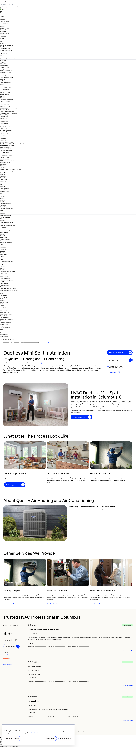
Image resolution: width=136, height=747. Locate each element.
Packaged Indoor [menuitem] (4, 65)
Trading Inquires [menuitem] (4, 283)
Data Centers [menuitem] (3, 184)
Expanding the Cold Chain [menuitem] (6, 208)
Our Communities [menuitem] (4, 317)
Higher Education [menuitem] (4, 188)
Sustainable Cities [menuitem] (4, 312)
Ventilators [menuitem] (2, 38)
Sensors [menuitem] (2, 84)
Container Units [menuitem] (4, 116)
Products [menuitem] (2, 16)
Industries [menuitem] (2, 174)
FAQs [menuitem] (1, 244)
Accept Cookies (65, 738)
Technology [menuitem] (3, 227)
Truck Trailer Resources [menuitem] (6, 270)
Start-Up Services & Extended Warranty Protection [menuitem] (12, 143)
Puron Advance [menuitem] (4, 235)
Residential (3, 19)
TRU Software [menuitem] (3, 273)
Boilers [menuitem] (1, 55)
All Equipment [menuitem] (3, 60)
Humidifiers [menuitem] (3, 36)
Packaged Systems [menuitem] (4, 30)
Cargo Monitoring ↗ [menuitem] (5, 126)
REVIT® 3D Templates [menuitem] (5, 92)
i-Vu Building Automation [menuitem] (6, 81)
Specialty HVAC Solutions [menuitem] (6, 45)
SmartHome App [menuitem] (4, 232)
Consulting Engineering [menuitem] (6, 150)
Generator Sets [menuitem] (3, 118)
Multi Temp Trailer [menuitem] (4, 104)
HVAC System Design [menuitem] (5, 87)
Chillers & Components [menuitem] (6, 64)
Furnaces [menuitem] (2, 26)
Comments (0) (128, 651)
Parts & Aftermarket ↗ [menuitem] (5, 72)
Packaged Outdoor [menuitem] (4, 67)
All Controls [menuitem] (3, 74)
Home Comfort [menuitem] (3, 179)
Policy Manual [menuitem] (3, 326)
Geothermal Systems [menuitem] (5, 52)
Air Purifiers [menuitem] (3, 35)
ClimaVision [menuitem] (3, 79)
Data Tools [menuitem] (2, 120)
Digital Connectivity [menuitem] (5, 147)
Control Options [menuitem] (4, 123)
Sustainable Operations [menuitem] (6, 315)
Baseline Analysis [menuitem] (4, 159)
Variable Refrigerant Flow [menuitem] (6, 50)
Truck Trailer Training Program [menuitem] (7, 271)
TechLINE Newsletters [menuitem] (5, 281)
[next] (89, 732)
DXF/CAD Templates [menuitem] (5, 91)
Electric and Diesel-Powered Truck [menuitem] (8, 108)
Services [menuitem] (2, 137)
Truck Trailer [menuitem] (3, 201)
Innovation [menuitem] (2, 300)
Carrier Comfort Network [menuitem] (6, 82)
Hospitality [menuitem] (2, 190)
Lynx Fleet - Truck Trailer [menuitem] (6, 130)
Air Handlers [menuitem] (3, 31)
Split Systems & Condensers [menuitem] (7, 69)
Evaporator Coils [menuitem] (4, 53)
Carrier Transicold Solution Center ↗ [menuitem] (9, 290)
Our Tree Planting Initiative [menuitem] (6, 319)
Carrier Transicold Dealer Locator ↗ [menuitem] (9, 288)
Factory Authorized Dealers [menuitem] (6, 222)
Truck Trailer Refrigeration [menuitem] (6, 99)
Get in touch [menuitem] (3, 164)
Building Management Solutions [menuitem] (8, 160)
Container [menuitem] (2, 200)
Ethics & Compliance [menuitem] (5, 327)
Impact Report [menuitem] (3, 310)
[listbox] (68, 464)
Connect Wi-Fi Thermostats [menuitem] (7, 77)
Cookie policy (35, 732)
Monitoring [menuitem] (2, 125)
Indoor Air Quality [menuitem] (4, 33)
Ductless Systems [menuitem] (4, 28)
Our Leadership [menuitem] (4, 302)
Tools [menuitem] (1, 287)
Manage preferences (12, 738)
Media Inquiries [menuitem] (4, 338)
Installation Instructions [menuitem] (6, 275)
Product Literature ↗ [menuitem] (5, 276)
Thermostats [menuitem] (3, 75)
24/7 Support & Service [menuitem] (6, 149)
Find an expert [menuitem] (3, 263)
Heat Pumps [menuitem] (3, 24)
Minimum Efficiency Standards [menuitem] (7, 225)
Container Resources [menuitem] (5, 278)
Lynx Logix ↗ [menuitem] (3, 135)
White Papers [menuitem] (3, 254)
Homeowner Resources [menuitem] (5, 215)
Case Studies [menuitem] (3, 253)
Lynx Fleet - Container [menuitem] (5, 132)
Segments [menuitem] (2, 198)
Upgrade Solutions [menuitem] (4, 157)
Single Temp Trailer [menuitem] (5, 103)
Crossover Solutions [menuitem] (5, 48)
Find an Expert (4, 339)
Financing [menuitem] (2, 220)
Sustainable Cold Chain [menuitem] (6, 314)
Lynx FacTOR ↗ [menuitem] (4, 133)
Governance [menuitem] (3, 321)
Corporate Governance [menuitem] (5, 322)
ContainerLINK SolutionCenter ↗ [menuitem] (8, 292)
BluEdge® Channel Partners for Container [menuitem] (10, 172)
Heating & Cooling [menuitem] (4, 21)
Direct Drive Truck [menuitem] (4, 109)
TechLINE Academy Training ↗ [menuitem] (7, 280)
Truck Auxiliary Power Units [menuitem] (7, 111)
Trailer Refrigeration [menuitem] (5, 101)
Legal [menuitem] (1, 259)
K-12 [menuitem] (1, 193)
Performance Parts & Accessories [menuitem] (8, 113)
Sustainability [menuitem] (3, 207)
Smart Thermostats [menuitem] (5, 47)
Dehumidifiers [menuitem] (3, 41)
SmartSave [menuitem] (2, 234)
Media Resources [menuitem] (4, 336)
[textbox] (102, 406)
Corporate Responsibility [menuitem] (6, 309)
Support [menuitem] (2, 210)
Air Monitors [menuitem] (3, 43)
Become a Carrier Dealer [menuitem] (6, 246)
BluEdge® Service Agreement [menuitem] (7, 145)
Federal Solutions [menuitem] (4, 191)
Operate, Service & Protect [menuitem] (6, 142)
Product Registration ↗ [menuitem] (5, 239)
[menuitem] (3, 18)
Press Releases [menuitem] (4, 334)
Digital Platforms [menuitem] (4, 128)
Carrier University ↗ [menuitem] (5, 258)
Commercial (3, 58)
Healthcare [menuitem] (2, 186)
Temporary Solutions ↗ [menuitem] (5, 152)
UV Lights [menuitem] (2, 40)
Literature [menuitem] (2, 251)
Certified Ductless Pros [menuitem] (5, 224)
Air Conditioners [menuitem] (4, 23)
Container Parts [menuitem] (4, 121)
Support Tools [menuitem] (3, 237)
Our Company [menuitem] (3, 298)
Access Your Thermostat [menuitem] (6, 242)
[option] (24, 464)
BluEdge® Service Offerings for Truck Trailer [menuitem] (11, 169)
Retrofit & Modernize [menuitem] (5, 154)
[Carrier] (68, 10)
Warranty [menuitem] (2, 241)
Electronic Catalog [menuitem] (4, 89)
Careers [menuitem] (2, 305)
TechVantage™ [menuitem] (3, 307)
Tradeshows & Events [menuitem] (5, 203)
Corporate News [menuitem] (4, 333)
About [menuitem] (1, 293)
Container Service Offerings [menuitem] (7, 171)
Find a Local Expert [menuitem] (5, 217)
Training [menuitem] (2, 256)
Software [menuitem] (2, 86)
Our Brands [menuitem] (3, 304)
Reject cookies (50, 738)
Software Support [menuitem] (4, 94)
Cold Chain (2, 98)
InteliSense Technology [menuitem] (6, 230)
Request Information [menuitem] (5, 162)
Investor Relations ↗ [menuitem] (5, 324)
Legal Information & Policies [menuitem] (7, 261)
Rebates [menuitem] (2, 219)
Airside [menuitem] (2, 62)
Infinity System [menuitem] (3, 229)
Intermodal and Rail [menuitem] (5, 106)
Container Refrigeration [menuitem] (5, 115)
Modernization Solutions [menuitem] (6, 155)
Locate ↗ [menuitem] (2, 264)
